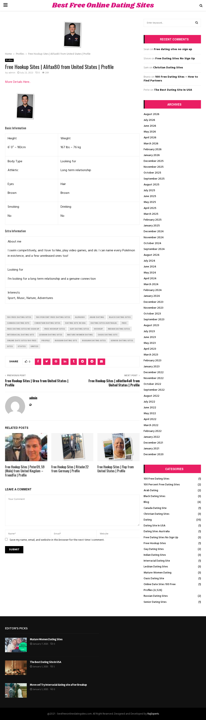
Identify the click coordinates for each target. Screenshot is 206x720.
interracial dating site (20, 334)
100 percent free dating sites (53, 317)
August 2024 (152, 255)
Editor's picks (16, 628)
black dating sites (120, 317)
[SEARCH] (196, 23)
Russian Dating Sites (156, 596)
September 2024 (154, 249)
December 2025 (154, 161)
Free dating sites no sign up (173, 49)
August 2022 (151, 396)
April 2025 (150, 208)
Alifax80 (80, 317)
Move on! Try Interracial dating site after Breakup (58, 684)
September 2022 (154, 390)
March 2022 (151, 425)
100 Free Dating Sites (156, 479)
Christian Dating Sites (168, 67)
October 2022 (152, 384)
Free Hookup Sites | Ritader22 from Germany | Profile (70, 468)
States (22, 346)
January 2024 (152, 296)
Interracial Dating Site (157, 561)
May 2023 (150, 343)
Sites (10, 346)
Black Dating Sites (154, 496)
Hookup (98, 329)
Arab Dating (151, 490)
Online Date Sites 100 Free (160, 584)
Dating (148, 520)
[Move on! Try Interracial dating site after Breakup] (16, 690)
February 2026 (153, 149)
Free (124, 323)
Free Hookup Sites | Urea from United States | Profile (36, 382)
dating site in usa (75, 323)
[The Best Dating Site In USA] (16, 667)
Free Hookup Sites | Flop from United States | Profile (115, 468)
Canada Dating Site (155, 508)
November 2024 (154, 237)
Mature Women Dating (157, 572)
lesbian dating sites (50, 334)
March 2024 (151, 284)
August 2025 (151, 184)
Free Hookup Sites (155, 543)
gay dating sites (79, 329)
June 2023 (150, 337)
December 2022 (154, 372)
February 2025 (153, 220)
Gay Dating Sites (154, 549)
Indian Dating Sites (155, 555)
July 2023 (149, 331)
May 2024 (150, 272)
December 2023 (153, 302)
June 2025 (150, 196)
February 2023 (152, 360)
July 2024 (149, 261)
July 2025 (149, 190)
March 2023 (151, 354)
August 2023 (151, 325)
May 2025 (150, 202)
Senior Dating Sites (155, 602)
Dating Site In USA (154, 525)
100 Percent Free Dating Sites (162, 484)
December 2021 (153, 443)
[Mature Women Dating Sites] (16, 645)
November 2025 (154, 167)
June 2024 (150, 266)
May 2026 (150, 131)
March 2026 (151, 143)
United (34, 346)
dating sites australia (104, 323)
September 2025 (154, 179)
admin (11, 73)
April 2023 (150, 349)
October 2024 (152, 243)
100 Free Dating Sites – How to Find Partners (171, 79)
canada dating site (18, 323)
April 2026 (150, 137)
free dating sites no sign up (23, 329)
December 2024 (154, 231)
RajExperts (153, 714)
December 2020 (154, 454)
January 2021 (151, 448)
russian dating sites (94, 340)
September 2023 (154, 319)
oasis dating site (107, 334)
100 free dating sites (19, 317)
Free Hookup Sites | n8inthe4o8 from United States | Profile (114, 382)
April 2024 (150, 278)
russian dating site (66, 340)
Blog (146, 502)
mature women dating (80, 334)
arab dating (97, 317)
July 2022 (149, 402)
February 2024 (153, 290)
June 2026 (150, 126)
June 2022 (150, 407)
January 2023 (152, 366)
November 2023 (153, 308)
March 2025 (151, 214)
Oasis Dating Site (154, 578)
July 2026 (149, 120)
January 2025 (152, 225)
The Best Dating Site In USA (173, 90)
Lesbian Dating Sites (156, 566)
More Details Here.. (18, 82)
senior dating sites (122, 340)
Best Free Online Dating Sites (103, 5)
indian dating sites (119, 329)
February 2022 (153, 431)
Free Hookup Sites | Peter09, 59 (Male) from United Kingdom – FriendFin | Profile (24, 471)
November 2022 (154, 378)
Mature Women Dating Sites (46, 639)
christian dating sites (47, 323)
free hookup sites (54, 329)
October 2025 (152, 172)
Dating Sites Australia (157, 531)
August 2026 (151, 114)
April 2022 (150, 419)
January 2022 (152, 437)
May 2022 (150, 413)
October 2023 (152, 313)
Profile (45, 340)
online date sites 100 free (21, 340)
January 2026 (152, 155)
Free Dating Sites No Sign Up (175, 58)
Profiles (9, 60)
